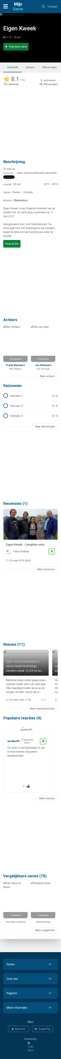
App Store (20, 1029)
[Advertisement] (30, 120)
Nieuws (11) (14, 644)
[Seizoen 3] (30, 416)
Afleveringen (49, 67)
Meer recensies (46, 569)
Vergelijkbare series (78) (25, 876)
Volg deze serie (18, 46)
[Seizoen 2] (30, 406)
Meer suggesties (45, 930)
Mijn (18, 7)
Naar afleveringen (45, 426)
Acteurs (30, 67)
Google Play (44, 1029)
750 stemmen (11, 84)
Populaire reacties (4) (22, 718)
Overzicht (12, 67)
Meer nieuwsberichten (42, 708)
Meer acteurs (47, 376)
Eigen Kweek (19, 28)
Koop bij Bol (12, 243)
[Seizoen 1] (30, 396)
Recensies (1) (15, 503)
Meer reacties (47, 798)
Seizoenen (12, 385)
